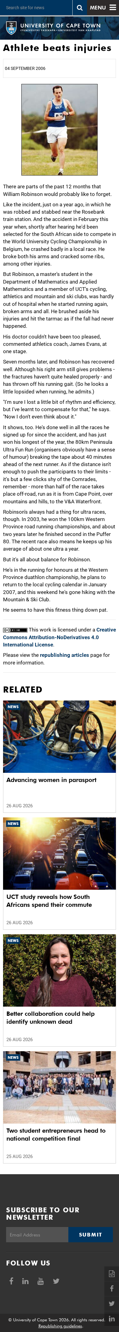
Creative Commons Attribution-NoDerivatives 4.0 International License (59, 637)
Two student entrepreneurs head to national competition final (56, 1134)
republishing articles (64, 655)
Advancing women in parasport (51, 780)
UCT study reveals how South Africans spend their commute (49, 900)
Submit (90, 1235)
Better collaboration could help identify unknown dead (50, 1017)
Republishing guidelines (60, 1325)
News (13, 706)
